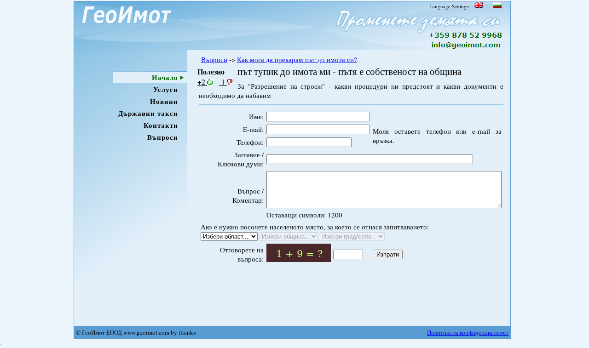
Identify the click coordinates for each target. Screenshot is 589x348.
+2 (202, 81)
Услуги (165, 89)
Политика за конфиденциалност (467, 332)
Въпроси (162, 137)
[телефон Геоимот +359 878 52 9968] (465, 36)
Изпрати (387, 254)
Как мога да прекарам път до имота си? (297, 59)
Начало (165, 77)
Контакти (161, 125)
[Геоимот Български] (496, 6)
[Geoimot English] (478, 6)
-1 (223, 81)
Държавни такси (148, 113)
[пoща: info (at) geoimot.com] (464, 47)
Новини (164, 101)
